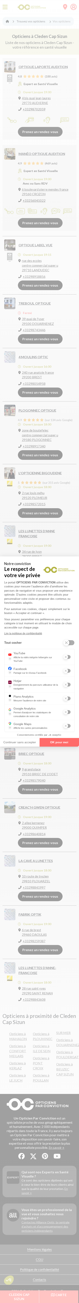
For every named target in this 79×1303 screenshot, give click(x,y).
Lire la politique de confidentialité (23, 633)
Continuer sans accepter (19, 742)
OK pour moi (59, 742)
